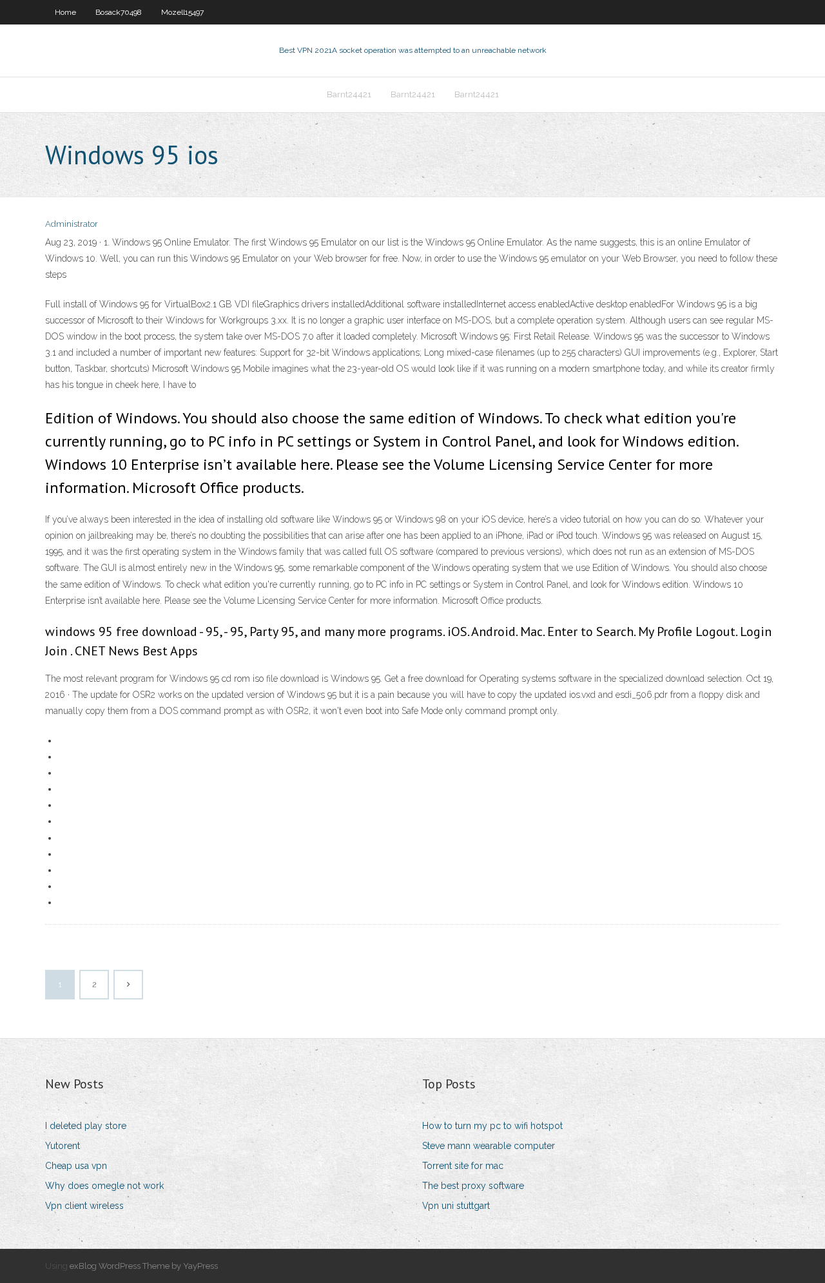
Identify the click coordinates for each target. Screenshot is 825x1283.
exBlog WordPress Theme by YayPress (144, 1266)
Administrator (71, 224)
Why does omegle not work (104, 1186)
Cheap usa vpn (76, 1166)
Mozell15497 (182, 12)
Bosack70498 (118, 12)
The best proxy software (473, 1186)
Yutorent (62, 1146)
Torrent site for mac (462, 1166)
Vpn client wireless (84, 1206)
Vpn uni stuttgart (456, 1206)
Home (65, 12)
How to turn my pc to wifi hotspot (492, 1126)
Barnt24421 (349, 94)
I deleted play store (85, 1126)
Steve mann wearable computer (488, 1146)
